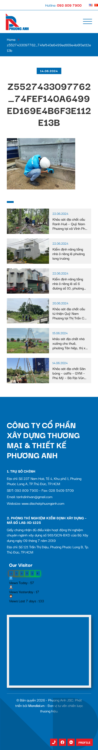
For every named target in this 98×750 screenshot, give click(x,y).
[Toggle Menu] (87, 21)
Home (11, 39)
